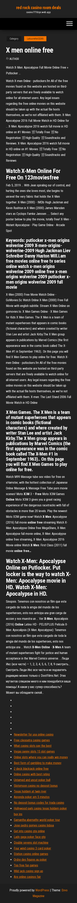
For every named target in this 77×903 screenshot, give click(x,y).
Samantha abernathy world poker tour (37, 820)
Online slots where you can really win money (41, 757)
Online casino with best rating (32, 774)
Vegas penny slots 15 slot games (34, 751)
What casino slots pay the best (33, 746)
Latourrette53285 (35, 38)
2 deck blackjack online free (31, 769)
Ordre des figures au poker (30, 859)
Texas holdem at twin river (30, 791)
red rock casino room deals (38, 7)
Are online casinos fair (27, 877)
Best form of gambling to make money (37, 763)
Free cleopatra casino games (32, 740)
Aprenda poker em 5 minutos (32, 797)
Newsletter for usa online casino (34, 734)
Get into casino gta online (29, 831)
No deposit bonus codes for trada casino (39, 803)
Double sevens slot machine (31, 842)
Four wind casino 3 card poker (32, 848)
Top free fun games (26, 865)
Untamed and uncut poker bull (32, 780)
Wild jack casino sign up (28, 871)
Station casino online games (31, 854)
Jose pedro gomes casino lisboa (34, 825)
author (14, 58)
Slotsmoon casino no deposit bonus (36, 786)
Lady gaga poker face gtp (30, 837)
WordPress (42, 890)
